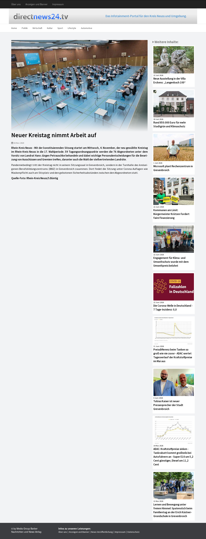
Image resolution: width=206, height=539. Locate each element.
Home (14, 28)
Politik (25, 28)
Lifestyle (72, 28)
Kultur (50, 28)
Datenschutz (133, 531)
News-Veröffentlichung (102, 531)
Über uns (16, 4)
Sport (60, 28)
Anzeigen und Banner (36, 4)
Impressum (58, 4)
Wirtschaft (37, 28)
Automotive (86, 28)
